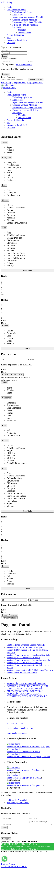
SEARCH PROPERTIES (12, 375)
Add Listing (6, 2)
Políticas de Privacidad (17, 800)
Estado (5, 326)
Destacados (17, 14)
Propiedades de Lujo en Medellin (27, 22)
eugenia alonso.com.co (17, 733)
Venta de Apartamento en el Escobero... (24, 770)
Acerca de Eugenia (15, 35)
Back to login (7, 82)
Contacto (11, 42)
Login (4, 56)
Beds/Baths (27, 271)
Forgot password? (35, 82)
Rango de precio (8, 364)
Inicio (9, 7)
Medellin (22, 30)
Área (4, 228)
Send (4, 827)
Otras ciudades (24, 32)
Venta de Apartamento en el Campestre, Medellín (28, 660)
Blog (9, 37)
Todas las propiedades (22, 12)
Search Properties (9, 615)
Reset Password (35, 80)
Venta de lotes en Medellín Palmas (22, 672)
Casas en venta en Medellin (24, 20)
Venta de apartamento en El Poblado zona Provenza (30, 670)
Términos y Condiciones (18, 802)
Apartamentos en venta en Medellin (28, 17)
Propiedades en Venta (16, 9)
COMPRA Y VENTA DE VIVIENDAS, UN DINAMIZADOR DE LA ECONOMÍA (27, 687)
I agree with (18, 64)
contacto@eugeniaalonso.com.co (21, 728)
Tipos (4, 142)
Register (5, 74)
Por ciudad (17, 27)
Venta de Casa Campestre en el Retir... (24, 778)
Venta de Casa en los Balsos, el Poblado (24, 662)
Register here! (20, 82)
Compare (6, 839)
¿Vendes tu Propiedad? (17, 40)
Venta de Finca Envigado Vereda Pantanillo (26, 645)
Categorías (6, 157)
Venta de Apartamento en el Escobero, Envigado (28, 655)
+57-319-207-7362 (15, 723)
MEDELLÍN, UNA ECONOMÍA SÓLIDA (26, 683)
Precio (27, 348)
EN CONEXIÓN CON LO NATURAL (25, 691)
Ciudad (5, 200)
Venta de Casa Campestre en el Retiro (23, 657)
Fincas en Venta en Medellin (25, 25)
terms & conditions (24, 64)
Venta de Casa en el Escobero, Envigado (25, 647)
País (4, 185)
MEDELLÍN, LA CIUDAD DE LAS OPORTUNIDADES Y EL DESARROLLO (27, 695)
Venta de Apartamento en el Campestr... (24, 785)
